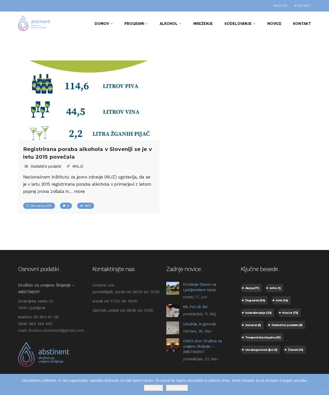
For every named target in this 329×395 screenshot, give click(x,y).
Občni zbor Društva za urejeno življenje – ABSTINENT (202, 346)
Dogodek (255, 300)
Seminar (253, 325)
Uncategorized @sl (261, 350)
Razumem (153, 388)
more (79, 191)
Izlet (282, 300)
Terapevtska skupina (263, 337)
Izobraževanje (258, 313)
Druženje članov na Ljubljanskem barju (199, 287)
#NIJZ (78, 166)
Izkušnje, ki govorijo (199, 324)
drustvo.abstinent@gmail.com (56, 330)
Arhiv (275, 288)
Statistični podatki (46, 166)
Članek (295, 350)
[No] (322, 384)
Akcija (252, 288)
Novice (290, 313)
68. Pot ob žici (195, 306)
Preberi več (177, 388)
